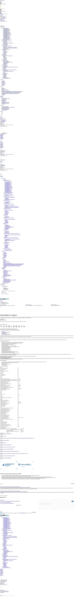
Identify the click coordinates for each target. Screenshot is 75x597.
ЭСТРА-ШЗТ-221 (5, 60)
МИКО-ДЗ (4, 544)
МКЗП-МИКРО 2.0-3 (6, 35)
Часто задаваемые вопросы (5, 108)
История (3, 82)
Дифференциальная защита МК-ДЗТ (8, 532)
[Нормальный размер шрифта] (0, 2)
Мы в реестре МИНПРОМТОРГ (6, 334)
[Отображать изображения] (0, 9)
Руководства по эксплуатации (6, 98)
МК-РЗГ (4, 558)
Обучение (1, 96)
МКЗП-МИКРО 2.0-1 (6, 518)
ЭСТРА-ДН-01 (5, 51)
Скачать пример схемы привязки (4, 440)
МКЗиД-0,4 (4, 67)
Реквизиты (3, 85)
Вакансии (3, 84)
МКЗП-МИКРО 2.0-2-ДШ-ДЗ (7, 34)
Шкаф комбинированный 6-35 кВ (7, 551)
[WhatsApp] (6, 515)
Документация (4, 333)
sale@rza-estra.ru (2, 123)
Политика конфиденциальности (4, 591)
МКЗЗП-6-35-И (5, 66)
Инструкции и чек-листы (5, 109)
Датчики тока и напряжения (6, 49)
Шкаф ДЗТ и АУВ (5, 62)
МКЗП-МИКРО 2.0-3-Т (6, 525)
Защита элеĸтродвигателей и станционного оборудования (10, 556)
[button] (37, 306)
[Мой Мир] (2, 515)
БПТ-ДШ (4, 546)
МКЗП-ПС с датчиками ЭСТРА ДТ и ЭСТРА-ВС (10, 47)
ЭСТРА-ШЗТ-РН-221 (6, 61)
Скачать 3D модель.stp (3, 442)
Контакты (1, 111)
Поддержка (1, 105)
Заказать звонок (2, 151)
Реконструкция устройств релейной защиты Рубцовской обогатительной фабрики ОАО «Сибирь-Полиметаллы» (15, 487)
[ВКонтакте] (0, 515)
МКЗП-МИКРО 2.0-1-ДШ (6, 30)
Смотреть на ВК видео (3, 304)
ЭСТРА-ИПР (5, 59)
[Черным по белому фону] (0, 4)
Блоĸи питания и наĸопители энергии (7, 55)
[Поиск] (1, 115)
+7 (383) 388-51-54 (3, 17)
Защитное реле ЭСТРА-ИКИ (6, 39)
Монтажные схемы (4, 101)
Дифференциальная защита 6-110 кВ (7, 530)
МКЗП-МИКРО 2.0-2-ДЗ (6, 522)
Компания (1, 79)
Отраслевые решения (5, 89)
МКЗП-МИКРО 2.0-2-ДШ (6, 32)
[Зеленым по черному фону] (0, 8)
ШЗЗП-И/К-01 (5, 64)
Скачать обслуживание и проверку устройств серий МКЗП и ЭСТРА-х (9, 451)
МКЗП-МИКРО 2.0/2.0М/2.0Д (7, 38)
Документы (1, 572)
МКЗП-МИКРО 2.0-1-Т (6, 29)
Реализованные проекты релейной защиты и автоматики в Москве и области (12, 91)
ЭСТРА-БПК (5, 58)
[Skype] (7, 515)
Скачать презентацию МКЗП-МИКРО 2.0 (5, 433)
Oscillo (4, 561)
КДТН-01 (4, 539)
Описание (3, 331)
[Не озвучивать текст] (0, 13)
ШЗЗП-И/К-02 (5, 63)
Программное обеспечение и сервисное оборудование (9, 69)
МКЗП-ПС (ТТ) (5, 48)
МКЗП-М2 (4, 76)
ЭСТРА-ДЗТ (5, 41)
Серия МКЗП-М (4, 563)
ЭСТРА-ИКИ (5, 40)
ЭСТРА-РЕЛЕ (5, 44)
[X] (4, 515)
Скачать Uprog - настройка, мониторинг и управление (7, 455)
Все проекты (72, 483)
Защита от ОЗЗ (4, 554)
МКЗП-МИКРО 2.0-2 (6, 520)
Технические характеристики (6, 332)
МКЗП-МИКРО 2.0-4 (6, 527)
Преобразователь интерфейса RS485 (8, 71)
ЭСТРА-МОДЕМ (5, 73)
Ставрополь (3, 94)
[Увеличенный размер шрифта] (1, 3)
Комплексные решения (5, 77)
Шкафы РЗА (4, 549)
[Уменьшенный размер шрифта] (0, 1)
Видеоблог (3, 81)
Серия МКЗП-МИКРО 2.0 (5, 28)
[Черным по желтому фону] (0, 7)
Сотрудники (3, 83)
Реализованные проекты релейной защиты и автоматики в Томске (11, 92)
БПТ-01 (4, 56)
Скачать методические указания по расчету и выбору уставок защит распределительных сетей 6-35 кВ (14, 453)
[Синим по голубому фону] (0, 6)
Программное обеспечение (5, 103)
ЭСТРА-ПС (5, 46)
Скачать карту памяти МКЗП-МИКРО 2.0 (5, 444)
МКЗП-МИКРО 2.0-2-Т (6, 31)
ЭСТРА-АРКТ (5, 42)
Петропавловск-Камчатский (5, 90)
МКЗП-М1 (4, 74)
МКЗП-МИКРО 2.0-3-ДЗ (6, 37)
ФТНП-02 (4, 53)
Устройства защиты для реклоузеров (7, 535)
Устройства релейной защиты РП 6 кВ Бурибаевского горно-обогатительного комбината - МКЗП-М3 (13, 491)
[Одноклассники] (1, 515)
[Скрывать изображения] (0, 10)
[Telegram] (8, 515)
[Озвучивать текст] (0, 12)
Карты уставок (4, 99)
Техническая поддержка (5, 106)
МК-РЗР (4, 68)
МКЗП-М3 (4, 566)
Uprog (4, 72)
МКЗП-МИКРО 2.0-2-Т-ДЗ (7, 523)
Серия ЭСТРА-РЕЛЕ (5, 43)
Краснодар (3, 88)
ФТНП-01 (4, 542)
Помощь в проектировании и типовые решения (8, 107)
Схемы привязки (4, 100)
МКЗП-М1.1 (5, 75)
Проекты (1, 86)
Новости (1, 574)
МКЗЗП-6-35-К (5, 65)
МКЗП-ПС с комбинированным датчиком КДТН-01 (10, 537)
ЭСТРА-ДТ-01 (5, 52)
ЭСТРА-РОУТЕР (5, 70)
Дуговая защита (4, 54)
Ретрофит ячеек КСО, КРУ (7, 78)
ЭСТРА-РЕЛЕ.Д (5, 534)
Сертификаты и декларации (5, 102)
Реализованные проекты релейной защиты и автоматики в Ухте (10, 93)
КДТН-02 (4, 50)
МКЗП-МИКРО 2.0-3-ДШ (6, 36)
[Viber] (5, 515)
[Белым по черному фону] (0, 5)
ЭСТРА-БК (4, 547)
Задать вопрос (33, 512)
